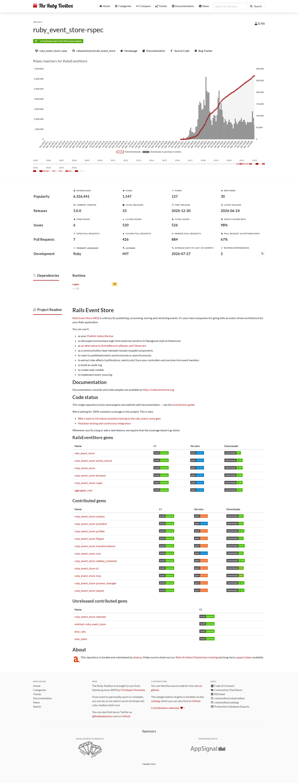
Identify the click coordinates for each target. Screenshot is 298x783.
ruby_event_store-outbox (89, 516)
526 (175, 225)
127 (175, 196)
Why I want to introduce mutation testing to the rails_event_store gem (119, 418)
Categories (39, 689)
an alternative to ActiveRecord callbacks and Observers (113, 345)
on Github (194, 701)
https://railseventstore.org (158, 389)
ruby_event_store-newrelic (90, 616)
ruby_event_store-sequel (89, 590)
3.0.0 (77, 211)
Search (37, 706)
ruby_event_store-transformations (94, 546)
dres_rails (80, 631)
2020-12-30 (181, 211)
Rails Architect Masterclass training (197, 657)
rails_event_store (84, 453)
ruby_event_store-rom (87, 553)
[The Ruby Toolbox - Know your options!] (53, 6)
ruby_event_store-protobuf (90, 523)
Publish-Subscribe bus (100, 336)
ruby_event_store (84, 468)
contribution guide (183, 404)
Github (126, 716)
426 (125, 239)
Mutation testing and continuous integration (104, 423)
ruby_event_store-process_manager (95, 583)
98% (224, 225)
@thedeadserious (102, 716)
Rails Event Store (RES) (85, 318)
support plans (244, 657)
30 (223, 196)
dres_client (80, 639)
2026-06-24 (230, 211)
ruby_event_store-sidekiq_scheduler (95, 561)
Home (36, 685)
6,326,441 (81, 196)
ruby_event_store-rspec (68, 30)
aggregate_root (83, 490)
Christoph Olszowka (133, 689)
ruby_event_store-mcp (87, 575)
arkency (137, 657)
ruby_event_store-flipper (89, 538)
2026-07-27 (181, 254)
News (36, 702)
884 (175, 239)
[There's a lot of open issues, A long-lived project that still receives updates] (114, 285)
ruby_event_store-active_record (93, 460)
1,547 (127, 196)
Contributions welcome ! (168, 707)
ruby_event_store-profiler (89, 531)
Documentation (42, 698)
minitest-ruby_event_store (90, 624)
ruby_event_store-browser (90, 475)
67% (224, 239)
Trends (37, 694)
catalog (155, 701)
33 (124, 211)
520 (125, 225)
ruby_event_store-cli (86, 568)
